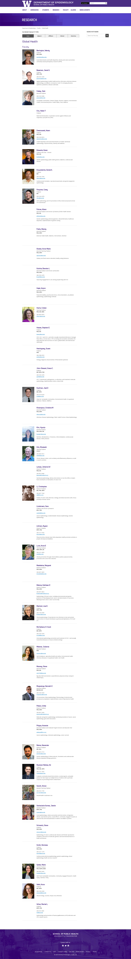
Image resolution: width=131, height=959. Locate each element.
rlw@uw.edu (40, 912)
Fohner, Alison (41, 209)
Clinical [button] (62, 36)
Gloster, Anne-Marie (44, 249)
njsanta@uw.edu (41, 812)
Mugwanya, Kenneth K (45, 686)
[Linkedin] (68, 945)
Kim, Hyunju (41, 427)
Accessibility (38, 951)
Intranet (85, 3)
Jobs (54, 951)
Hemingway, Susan (43, 349)
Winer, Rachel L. (42, 904)
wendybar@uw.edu (42, 57)
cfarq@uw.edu (40, 198)
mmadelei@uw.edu (41, 574)
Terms (95, 951)
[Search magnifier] (106, 3)
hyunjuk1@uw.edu (41, 434)
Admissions (34, 10)
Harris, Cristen (42, 308)
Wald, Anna (41, 884)
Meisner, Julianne (43, 647)
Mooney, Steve (42, 666)
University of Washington (28, 3)
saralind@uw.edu (41, 513)
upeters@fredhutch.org (43, 714)
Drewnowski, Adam (43, 131)
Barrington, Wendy (43, 51)
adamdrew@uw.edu (42, 139)
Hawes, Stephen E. (43, 328)
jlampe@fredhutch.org (42, 475)
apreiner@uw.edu (41, 753)
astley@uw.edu (41, 357)
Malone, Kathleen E (43, 585)
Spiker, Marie (41, 865)
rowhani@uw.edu (41, 773)
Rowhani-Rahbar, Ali (44, 765)
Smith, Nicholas (42, 845)
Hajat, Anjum (41, 288)
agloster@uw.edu (41, 255)
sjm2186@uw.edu (41, 673)
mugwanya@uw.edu (42, 694)
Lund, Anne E (41, 546)
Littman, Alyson (42, 526)
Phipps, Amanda (42, 726)
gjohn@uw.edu (40, 376)
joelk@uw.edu (40, 396)
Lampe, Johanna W (43, 467)
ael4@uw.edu (40, 554)
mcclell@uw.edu (41, 635)
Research (56, 10)
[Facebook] (63, 945)
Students (45, 10)
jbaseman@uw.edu (41, 78)
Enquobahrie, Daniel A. (44, 170)
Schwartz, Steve (42, 825)
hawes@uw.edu (41, 334)
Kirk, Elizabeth (42, 447)
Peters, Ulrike (41, 706)
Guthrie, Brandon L (43, 269)
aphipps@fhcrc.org (41, 732)
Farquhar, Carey (42, 190)
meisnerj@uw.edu (41, 653)
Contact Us (48, 951)
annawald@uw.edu (41, 893)
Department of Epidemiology (54, 2)
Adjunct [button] (39, 36)
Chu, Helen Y (41, 111)
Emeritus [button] (73, 36)
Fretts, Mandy (41, 229)
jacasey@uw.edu (41, 97)
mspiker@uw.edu (41, 873)
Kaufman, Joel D (42, 388)
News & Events (85, 10)
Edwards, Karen (42, 150)
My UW (71, 951)
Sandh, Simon (41, 786)
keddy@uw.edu (41, 157)
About (24, 10)
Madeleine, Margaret (44, 565)
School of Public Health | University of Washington (65, 935)
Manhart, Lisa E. (42, 606)
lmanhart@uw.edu (41, 614)
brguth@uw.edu (41, 277)
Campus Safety (62, 951)
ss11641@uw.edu (41, 792)
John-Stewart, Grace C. (45, 368)
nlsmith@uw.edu (41, 853)
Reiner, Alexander (43, 745)
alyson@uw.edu (41, 534)
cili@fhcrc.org (40, 495)
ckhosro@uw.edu (41, 414)
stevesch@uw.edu (41, 832)
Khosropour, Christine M (45, 408)
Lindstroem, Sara (43, 506)
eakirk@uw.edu (40, 455)
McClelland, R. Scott (44, 627)
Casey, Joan (41, 91)
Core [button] (28, 36)
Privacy (88, 951)
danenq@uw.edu (41, 178)
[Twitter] (65, 945)
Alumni (73, 10)
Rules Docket (80, 951)
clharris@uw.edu (41, 316)
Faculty (66, 10)
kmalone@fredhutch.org (43, 593)
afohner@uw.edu (41, 216)
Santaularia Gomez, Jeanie (46, 806)
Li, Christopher (42, 487)
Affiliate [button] (51, 36)
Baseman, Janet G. (43, 70)
